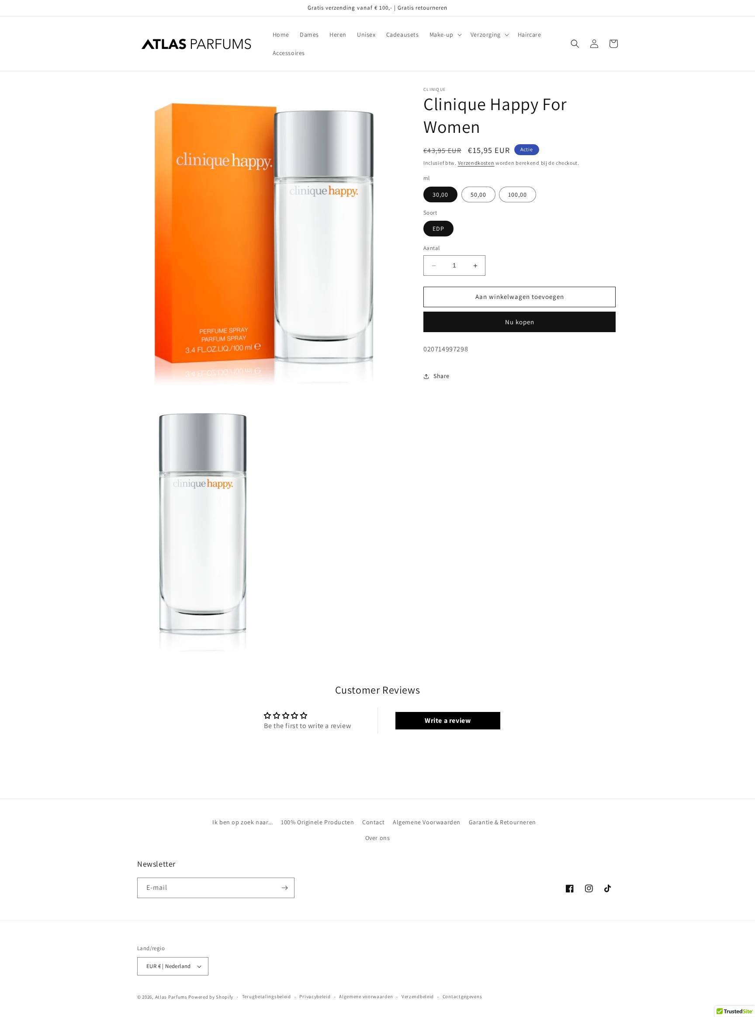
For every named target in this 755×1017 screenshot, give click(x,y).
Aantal (431, 248)
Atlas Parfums (171, 997)
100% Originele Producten (317, 822)
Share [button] (441, 376)
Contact (373, 822)
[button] (444, 34)
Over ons (377, 838)
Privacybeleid (314, 996)
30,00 (440, 194)
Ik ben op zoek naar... (242, 822)
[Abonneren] (284, 888)
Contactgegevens (462, 996)
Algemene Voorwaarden (427, 822)
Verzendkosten (476, 163)
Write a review (448, 720)
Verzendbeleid (418, 996)
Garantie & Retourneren (502, 822)
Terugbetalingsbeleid (266, 996)
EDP (438, 229)
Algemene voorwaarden (366, 996)
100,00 (517, 194)
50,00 (478, 194)
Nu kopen (519, 322)
